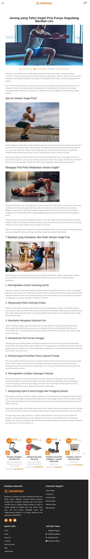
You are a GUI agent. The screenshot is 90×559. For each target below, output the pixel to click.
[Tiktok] (6, 520)
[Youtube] (14, 520)
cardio (8, 462)
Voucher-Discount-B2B (34, 464)
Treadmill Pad (11, 464)
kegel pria (17, 220)
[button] (7, 453)
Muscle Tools (54, 464)
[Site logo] (44, 3)
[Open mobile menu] (3, 3)
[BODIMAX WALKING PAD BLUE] (34, 446)
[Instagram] (10, 520)
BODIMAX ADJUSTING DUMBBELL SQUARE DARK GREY (54, 459)
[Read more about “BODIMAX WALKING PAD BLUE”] (27, 453)
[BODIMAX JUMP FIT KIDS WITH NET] (74, 446)
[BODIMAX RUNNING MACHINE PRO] (14, 446)
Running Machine (16, 462)
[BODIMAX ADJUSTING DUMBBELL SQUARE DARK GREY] (54, 446)
